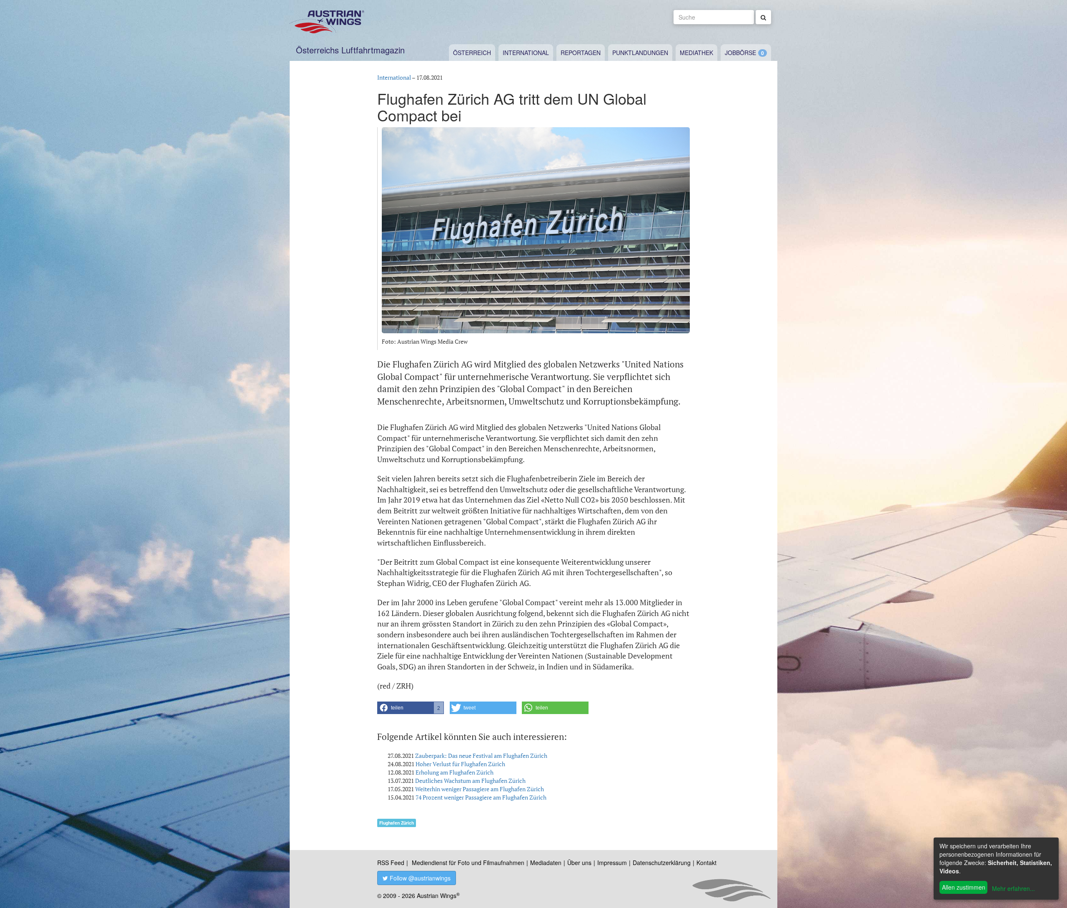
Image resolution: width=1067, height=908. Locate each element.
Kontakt (706, 862)
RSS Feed (390, 862)
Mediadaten (545, 862)
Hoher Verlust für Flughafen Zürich (460, 764)
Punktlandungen (640, 52)
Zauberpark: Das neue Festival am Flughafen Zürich (481, 756)
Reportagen (581, 52)
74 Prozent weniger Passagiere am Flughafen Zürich (481, 797)
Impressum (612, 862)
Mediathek (696, 52)
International (526, 52)
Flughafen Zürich (396, 823)
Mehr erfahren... (1013, 888)
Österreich (472, 52)
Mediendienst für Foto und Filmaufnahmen (468, 862)
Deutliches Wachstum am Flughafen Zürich (470, 781)
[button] (410, 708)
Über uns (579, 862)
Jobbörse (740, 52)
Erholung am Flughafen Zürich (454, 772)
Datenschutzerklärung (662, 862)
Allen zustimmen (963, 887)
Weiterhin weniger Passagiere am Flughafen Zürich (479, 789)
